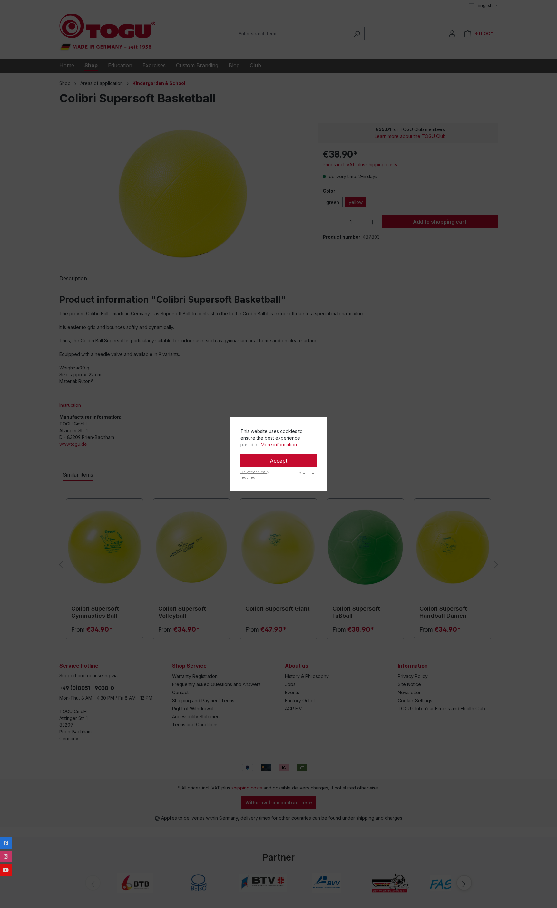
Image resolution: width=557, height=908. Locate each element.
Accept (278, 460)
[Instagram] (6, 856)
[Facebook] (6, 843)
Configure (307, 473)
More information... (280, 444)
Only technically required (254, 475)
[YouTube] (6, 870)
